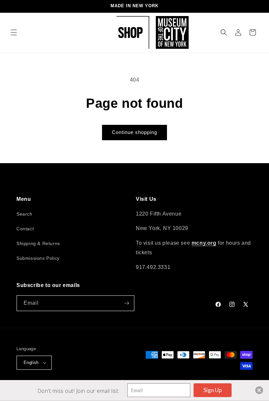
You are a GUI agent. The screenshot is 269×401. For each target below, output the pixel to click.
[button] (14, 32)
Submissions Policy (38, 258)
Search (24, 214)
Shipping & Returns (38, 243)
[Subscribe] (126, 303)
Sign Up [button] (212, 390)
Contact (25, 228)
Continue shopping (134, 132)
